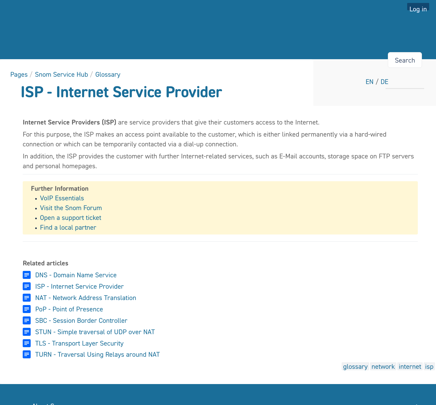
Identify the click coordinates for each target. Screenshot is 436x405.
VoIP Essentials (62, 198)
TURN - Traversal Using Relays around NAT (97, 354)
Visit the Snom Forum (71, 208)
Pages (19, 74)
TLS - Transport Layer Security (79, 343)
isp (429, 366)
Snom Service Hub (61, 74)
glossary (355, 366)
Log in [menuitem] (418, 7)
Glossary (107, 74)
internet (410, 366)
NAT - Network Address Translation (85, 297)
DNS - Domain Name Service (76, 275)
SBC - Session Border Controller (81, 320)
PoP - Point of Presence (69, 309)
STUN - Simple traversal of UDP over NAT (95, 332)
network (383, 366)
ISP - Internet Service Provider (121, 91)
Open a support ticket (70, 217)
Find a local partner (68, 227)
